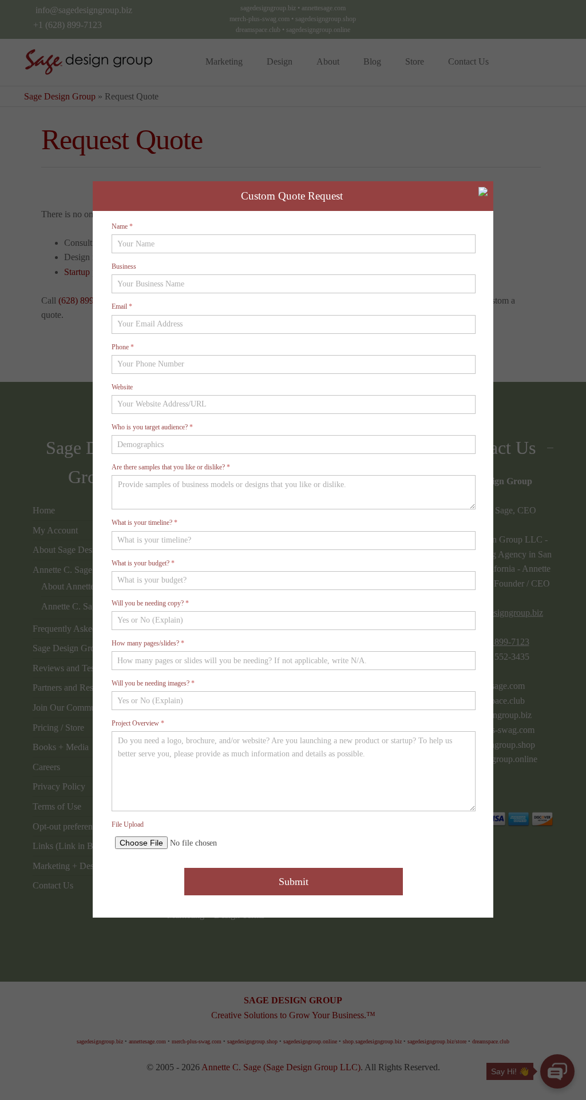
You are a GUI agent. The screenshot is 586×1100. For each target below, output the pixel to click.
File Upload (128, 824)
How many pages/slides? (148, 643)
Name (122, 226)
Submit (293, 881)
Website (122, 387)
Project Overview (138, 723)
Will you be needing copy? (150, 603)
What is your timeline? (144, 523)
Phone (123, 347)
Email (122, 306)
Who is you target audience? (152, 427)
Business (124, 266)
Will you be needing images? (153, 683)
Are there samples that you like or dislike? (171, 467)
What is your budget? (143, 563)
